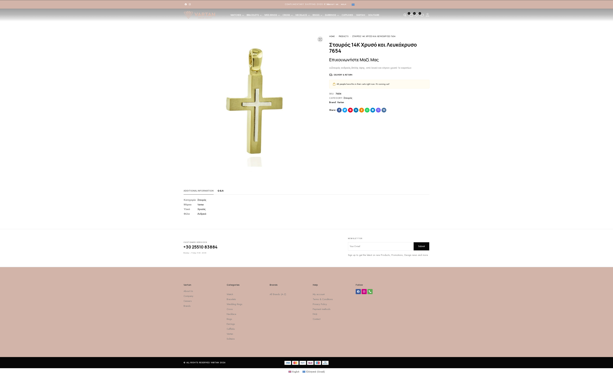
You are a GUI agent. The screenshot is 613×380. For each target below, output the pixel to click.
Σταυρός (348, 98)
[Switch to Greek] (353, 4)
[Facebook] (186, 4)
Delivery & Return (343, 74)
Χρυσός (201, 209)
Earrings (330, 15)
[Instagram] (190, 4)
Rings (316, 15)
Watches (236, 15)
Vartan (360, 15)
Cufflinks (347, 15)
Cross (286, 15)
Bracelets (253, 15)
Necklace (301, 15)
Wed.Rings (270, 15)
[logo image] (200, 14)
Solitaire (373, 15)
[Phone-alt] (370, 291)
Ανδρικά (201, 214)
